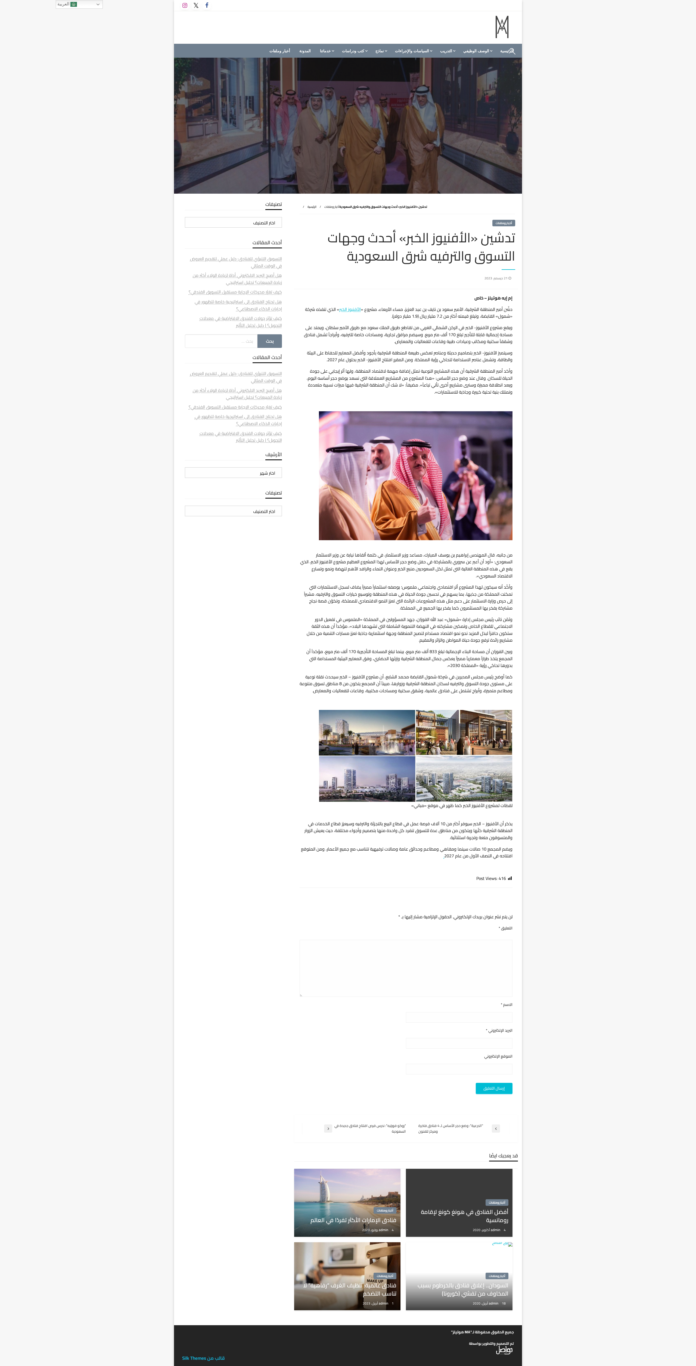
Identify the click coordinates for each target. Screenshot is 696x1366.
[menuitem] (477, 51)
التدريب (446, 51)
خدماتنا (325, 51)
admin (496, 1229)
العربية (63, 4)
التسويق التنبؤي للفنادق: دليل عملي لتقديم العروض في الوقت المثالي (236, 262)
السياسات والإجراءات (412, 51)
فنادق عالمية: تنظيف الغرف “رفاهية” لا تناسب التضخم (349, 1289)
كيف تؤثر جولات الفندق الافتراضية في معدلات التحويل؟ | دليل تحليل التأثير (241, 321)
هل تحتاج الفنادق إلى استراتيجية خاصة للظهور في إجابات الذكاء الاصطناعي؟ (238, 305)
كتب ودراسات (353, 51)
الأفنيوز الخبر (350, 309)
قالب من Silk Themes (203, 1358)
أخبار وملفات (279, 51)
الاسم (506, 1004)
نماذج (379, 51)
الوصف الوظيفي (476, 51)
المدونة (305, 51)
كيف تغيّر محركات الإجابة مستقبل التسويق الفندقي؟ (235, 292)
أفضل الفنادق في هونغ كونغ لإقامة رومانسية (464, 1216)
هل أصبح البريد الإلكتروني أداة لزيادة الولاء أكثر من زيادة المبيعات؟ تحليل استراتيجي (237, 278)
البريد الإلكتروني (499, 1030)
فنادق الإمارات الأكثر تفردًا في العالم (353, 1220)
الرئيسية (311, 206)
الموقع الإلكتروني (498, 1056)
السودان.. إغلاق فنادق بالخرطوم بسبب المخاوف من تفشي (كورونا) (463, 1289)
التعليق (505, 928)
